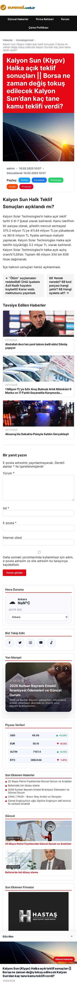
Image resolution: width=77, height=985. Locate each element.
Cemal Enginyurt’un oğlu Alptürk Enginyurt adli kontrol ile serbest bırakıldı (39, 802)
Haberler (8, 40)
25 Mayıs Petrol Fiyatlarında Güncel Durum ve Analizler (40, 781)
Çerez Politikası (38, 27)
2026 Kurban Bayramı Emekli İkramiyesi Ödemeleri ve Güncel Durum (38, 791)
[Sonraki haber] (65, 668)
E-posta (9, 523)
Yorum (8, 473)
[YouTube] (41, 643)
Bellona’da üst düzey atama (23, 785)
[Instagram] (30, 643)
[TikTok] (51, 643)
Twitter (24, 180)
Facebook (39, 180)
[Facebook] (9, 643)
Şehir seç (15, 609)
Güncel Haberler (18, 19)
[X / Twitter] (20, 643)
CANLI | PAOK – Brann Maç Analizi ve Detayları (34, 796)
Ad (6, 508)
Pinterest (26, 186)
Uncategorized (24, 40)
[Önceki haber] (58, 668)
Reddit (12, 186)
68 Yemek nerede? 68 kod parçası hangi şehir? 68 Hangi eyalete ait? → (60, 285)
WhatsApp (55, 180)
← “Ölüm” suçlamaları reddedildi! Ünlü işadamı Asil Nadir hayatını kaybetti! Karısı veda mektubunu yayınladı (22, 285)
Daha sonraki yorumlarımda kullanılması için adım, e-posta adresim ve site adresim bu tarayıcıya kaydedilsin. (38, 560)
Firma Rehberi (45, 19)
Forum (65, 19)
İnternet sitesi (12, 537)
